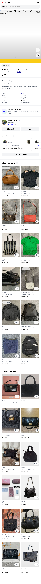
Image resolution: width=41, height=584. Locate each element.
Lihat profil (10, 129)
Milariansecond (13, 120)
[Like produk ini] (37, 221)
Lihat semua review (20, 154)
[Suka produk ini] (38, 55)
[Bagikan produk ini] (38, 50)
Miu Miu (19, 72)
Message (30, 129)
